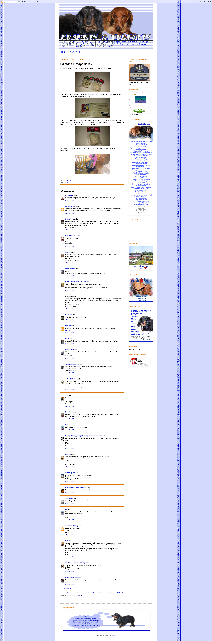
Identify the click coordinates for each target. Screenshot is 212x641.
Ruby (66, 540)
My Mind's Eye (69, 219)
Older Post (120, 592)
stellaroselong (69, 349)
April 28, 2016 (69, 571)
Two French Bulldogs (71, 526)
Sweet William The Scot (72, 364)
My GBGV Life (69, 195)
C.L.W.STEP (68, 315)
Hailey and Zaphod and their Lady (75, 281)
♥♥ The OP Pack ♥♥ (71, 379)
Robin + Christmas (71, 235)
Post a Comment (68, 588)
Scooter (67, 252)
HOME (63, 52)
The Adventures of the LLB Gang (75, 563)
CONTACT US (75, 52)
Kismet (67, 338)
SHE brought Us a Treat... (72, 183)
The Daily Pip (69, 498)
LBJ (66, 509)
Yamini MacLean (70, 269)
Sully (66, 395)
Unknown (68, 325)
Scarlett (67, 330)
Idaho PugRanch (70, 473)
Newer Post (64, 592)
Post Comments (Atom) (76, 595)
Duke (66, 425)
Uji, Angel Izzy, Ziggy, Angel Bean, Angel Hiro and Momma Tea (84, 436)
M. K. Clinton (69, 412)
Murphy (67, 454)
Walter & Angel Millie (71, 577)
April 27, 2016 (69, 200)
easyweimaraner (70, 206)
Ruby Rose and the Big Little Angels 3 (76, 487)
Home (92, 592)
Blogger (114, 635)
